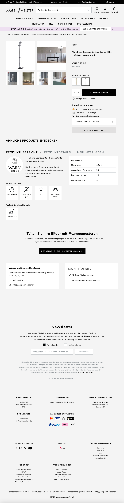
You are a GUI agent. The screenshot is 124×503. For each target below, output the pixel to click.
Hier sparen (72, 29)
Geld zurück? (100, 407)
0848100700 (23, 402)
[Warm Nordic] (82, 44)
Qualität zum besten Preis (62, 474)
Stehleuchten (36, 34)
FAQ (23, 407)
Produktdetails (57, 152)
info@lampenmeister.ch (23, 284)
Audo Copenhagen (62, 469)
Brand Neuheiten (24, 477)
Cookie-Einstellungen (23, 474)
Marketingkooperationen (23, 482)
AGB (100, 453)
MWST (23, 472)
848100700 (18, 280)
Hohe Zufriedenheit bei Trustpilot (29, 2)
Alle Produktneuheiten (62, 479)
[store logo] (19, 10)
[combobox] (63, 10)
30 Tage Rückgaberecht (24, 421)
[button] (12, 78)
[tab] (23, 152)
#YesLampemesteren (23, 469)
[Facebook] (16, 448)
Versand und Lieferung (100, 402)
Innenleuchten (25, 34)
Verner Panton (62, 472)
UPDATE (95, 29)
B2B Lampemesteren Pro (23, 479)
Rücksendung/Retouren (100, 404)
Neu (51, 23)
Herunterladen (90, 152)
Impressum (100, 450)
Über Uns (100, 448)
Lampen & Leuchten (12, 34)
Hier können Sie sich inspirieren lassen (60, 251)
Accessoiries (62, 477)
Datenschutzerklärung (85, 372)
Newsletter (24, 418)
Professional (84, 23)
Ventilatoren (68, 18)
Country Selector (100, 458)
